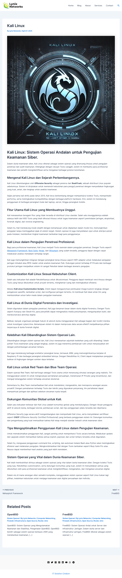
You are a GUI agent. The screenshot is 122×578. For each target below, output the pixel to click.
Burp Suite (33, 250)
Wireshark (53, 250)
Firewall (10, 521)
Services (98, 5)
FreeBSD (68, 514)
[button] (118, 5)
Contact (109, 5)
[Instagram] (56, 562)
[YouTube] (66, 562)
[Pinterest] (59, 562)
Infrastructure (20, 521)
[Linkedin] (63, 562)
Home (71, 5)
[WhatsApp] (70, 562)
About (88, 5)
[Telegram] (73, 562)
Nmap (41, 250)
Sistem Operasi (13, 518)
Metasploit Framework (17, 250)
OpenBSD (12, 514)
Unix (46, 521)
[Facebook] (48, 562)
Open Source (32, 521)
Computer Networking (46, 518)
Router (40, 521)
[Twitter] (52, 562)
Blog (79, 5)
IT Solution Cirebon (61, 573)
